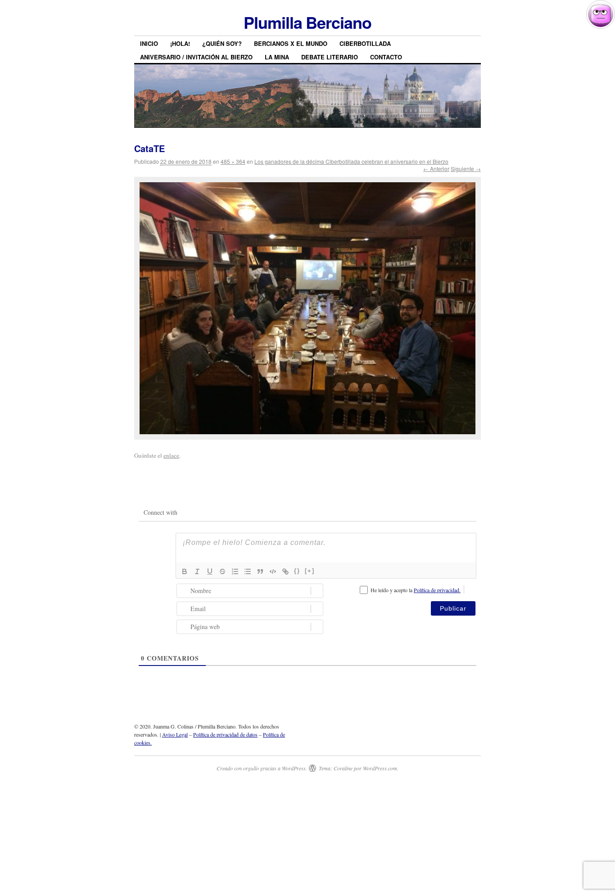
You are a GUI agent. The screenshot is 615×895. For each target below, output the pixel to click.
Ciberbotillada (365, 43)
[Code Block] (273, 571)
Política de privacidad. (437, 590)
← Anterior (436, 168)
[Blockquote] (260, 571)
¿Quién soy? (222, 43)
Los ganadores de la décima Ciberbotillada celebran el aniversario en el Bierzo (351, 161)
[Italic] (197, 571)
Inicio (149, 43)
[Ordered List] (235, 571)
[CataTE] (307, 308)
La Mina (277, 57)
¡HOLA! (180, 43)
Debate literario (329, 57)
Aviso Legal (175, 734)
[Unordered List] (247, 571)
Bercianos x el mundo (290, 43)
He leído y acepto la (416, 590)
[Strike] (222, 571)
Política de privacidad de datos (225, 734)
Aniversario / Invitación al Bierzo (196, 57)
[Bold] (184, 571)
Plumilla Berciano (307, 22)
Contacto (386, 57)
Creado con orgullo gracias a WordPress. (262, 768)
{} (297, 570)
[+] (310, 570)
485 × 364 (233, 161)
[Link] (285, 571)
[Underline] (209, 571)
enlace (171, 455)
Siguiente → (466, 168)
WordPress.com (380, 768)
